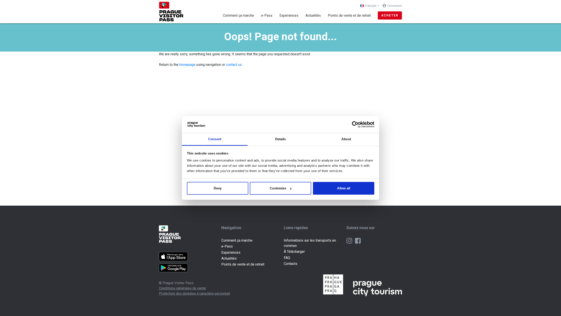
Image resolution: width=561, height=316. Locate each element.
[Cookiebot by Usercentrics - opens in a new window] (355, 124)
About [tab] (346, 139)
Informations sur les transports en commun (310, 243)
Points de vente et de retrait (349, 15)
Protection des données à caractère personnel (194, 293)
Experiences (288, 15)
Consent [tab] (214, 139)
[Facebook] (358, 240)
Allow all (343, 188)
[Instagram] (349, 240)
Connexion (394, 5)
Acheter (389, 15)
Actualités (313, 15)
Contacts (290, 264)
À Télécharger (294, 252)
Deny (218, 188)
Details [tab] (280, 139)
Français (370, 5)
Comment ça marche (238, 15)
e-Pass (266, 15)
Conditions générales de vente (182, 288)
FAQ (287, 258)
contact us (234, 65)
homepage (187, 65)
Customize (278, 188)
